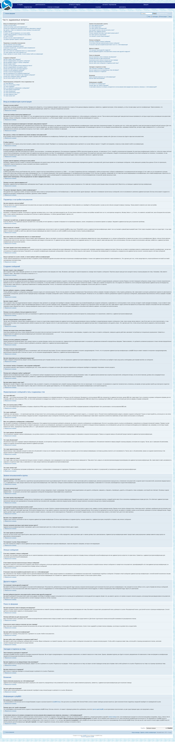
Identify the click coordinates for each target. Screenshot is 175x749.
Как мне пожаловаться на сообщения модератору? (17, 73)
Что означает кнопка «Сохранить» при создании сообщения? (19, 74)
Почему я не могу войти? (10, 25)
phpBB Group (57, 702)
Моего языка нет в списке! (10, 49)
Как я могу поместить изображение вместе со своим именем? (20, 50)
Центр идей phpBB (98, 709)
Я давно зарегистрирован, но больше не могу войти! (17, 34)
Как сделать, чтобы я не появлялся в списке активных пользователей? (22, 30)
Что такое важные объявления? (12, 89)
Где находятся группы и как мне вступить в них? (101, 30)
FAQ (149, 16)
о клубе (20, 5)
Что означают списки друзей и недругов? (99, 50)
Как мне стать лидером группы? (97, 31)
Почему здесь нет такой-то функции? (99, 85)
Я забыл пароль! (8, 31)
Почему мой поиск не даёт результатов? (99, 58)
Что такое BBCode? (8, 83)
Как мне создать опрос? (10, 64)
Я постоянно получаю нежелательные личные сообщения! (104, 43)
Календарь (155, 16)
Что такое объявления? (10, 91)
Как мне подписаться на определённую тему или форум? (104, 70)
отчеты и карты (74, 5)
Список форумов (10, 13)
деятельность (40, 5)
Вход (170, 16)
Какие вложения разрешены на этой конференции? (102, 76)
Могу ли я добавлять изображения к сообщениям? (16, 88)
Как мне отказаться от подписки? (97, 71)
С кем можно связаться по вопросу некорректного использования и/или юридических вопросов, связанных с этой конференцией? (123, 86)
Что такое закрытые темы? (10, 94)
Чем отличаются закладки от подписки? (99, 68)
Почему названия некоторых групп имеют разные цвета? (104, 33)
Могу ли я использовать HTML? (12, 84)
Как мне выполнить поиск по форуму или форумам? (102, 56)
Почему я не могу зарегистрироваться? (14, 37)
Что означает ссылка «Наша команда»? (99, 36)
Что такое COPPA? (8, 36)
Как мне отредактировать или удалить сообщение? (17, 60)
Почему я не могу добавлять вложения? (14, 70)
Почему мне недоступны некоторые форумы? (15, 68)
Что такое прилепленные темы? (12, 92)
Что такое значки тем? (9, 95)
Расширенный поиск (162, 13)
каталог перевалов (109, 5)
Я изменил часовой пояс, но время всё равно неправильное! (19, 47)
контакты (122, 7)
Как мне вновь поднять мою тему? (12, 78)
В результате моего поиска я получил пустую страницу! (103, 60)
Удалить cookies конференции (148, 732)
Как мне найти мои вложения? (97, 78)
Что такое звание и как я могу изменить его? (15, 52)
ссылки (98, 7)
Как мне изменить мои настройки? (12, 44)
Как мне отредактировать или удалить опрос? (15, 67)
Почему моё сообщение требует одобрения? (15, 76)
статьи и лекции (53, 7)
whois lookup (112, 717)
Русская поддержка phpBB (87, 736)
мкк (75, 7)
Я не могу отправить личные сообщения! (99, 41)
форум (146, 5)
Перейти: (143, 728)
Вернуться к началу (10, 110)
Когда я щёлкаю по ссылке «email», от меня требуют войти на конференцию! (23, 54)
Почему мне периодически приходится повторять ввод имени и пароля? (22, 28)
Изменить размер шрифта (170, 13)
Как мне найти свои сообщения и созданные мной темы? (104, 63)
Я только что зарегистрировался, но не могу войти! (17, 33)
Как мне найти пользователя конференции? (100, 61)
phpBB (84, 735)
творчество (28, 7)
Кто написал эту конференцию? (97, 83)
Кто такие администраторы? (96, 25)
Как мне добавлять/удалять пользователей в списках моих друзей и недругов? (109, 51)
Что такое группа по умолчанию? (97, 34)
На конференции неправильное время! (14, 46)
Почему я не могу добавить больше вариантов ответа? (18, 65)
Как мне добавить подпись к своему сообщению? (16, 62)
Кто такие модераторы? (95, 26)
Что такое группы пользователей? (98, 28)
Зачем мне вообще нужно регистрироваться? (15, 26)
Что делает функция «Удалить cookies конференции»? (18, 39)
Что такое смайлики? (9, 86)
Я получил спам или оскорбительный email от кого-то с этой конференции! (108, 44)
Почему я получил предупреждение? (13, 71)
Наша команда (135, 732)
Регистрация (163, 16)
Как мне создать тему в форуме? (12, 59)
